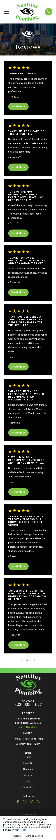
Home (28, 757)
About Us (28, 763)
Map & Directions (28, 727)
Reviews (28, 775)
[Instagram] (31, 801)
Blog (28, 781)
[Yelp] (38, 801)
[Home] (27, 11)
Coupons (28, 769)
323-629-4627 (28, 704)
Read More (18, 106)
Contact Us (28, 787)
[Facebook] (17, 801)
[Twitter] (24, 801)
